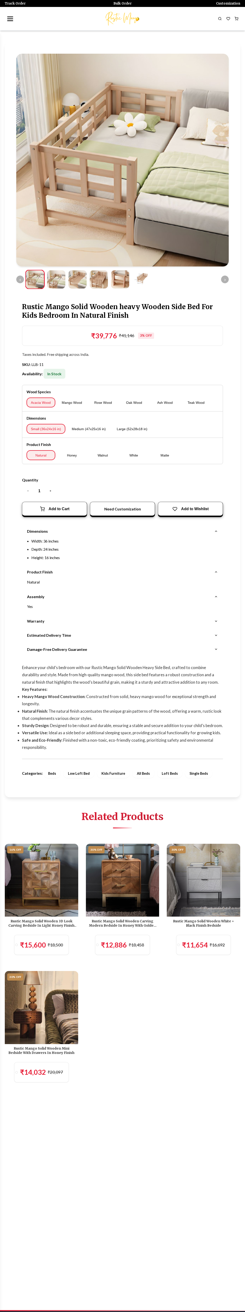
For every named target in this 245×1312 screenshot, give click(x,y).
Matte (165, 455)
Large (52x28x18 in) (132, 429)
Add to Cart (59, 509)
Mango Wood (72, 403)
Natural (40, 455)
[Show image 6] (141, 279)
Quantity (30, 480)
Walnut (103, 455)
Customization (228, 3)
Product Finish (39, 444)
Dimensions (36, 418)
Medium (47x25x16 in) (89, 429)
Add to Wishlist (195, 509)
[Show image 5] (120, 279)
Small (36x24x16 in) (46, 429)
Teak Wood (196, 403)
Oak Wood (134, 403)
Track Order (15, 3)
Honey (72, 455)
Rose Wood (103, 403)
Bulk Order (122, 3)
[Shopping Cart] (236, 19)
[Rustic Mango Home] (122, 19)
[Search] (220, 19)
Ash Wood (165, 403)
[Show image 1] (35, 279)
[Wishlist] (228, 19)
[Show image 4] (98, 279)
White (133, 455)
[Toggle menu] (10, 18)
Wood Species (39, 392)
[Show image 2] (56, 279)
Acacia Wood (41, 403)
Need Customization (122, 509)
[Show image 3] (77, 279)
